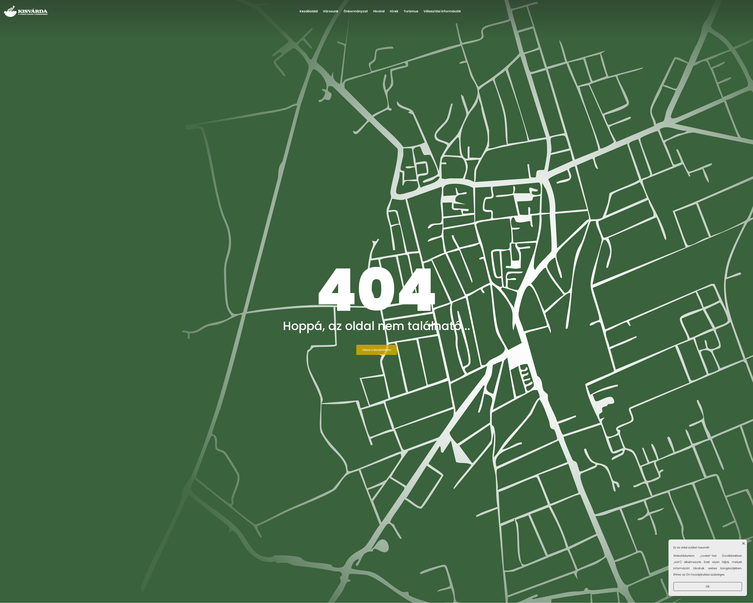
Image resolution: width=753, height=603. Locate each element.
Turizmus (411, 11)
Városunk (330, 11)
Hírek (394, 11)
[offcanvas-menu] (735, 12)
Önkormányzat (356, 11)
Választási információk (442, 11)
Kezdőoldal (309, 11)
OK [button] (708, 586)
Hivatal (379, 11)
